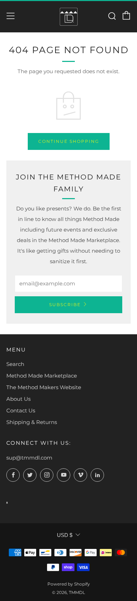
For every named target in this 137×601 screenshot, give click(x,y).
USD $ (64, 535)
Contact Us (20, 410)
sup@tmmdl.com (29, 457)
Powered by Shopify (68, 584)
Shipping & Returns (31, 422)
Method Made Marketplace (41, 375)
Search (15, 364)
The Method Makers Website (43, 387)
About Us (18, 399)
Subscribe (65, 304)
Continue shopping (68, 141)
